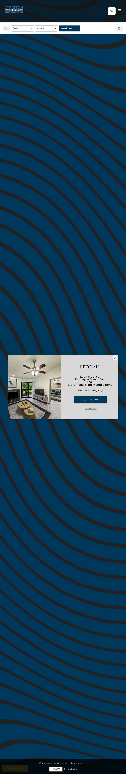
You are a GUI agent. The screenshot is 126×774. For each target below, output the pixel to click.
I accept (55, 769)
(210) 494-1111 (17, 254)
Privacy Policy (70, 769)
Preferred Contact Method (80, 252)
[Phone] (112, 11)
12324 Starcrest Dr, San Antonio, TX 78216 (33, 247)
